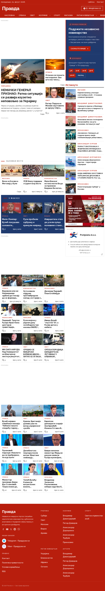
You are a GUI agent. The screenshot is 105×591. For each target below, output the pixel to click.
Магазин (68, 15)
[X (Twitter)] (11, 529)
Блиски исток (47, 558)
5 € (71, 71)
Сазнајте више (78, 49)
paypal (81, 75)
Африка (44, 562)
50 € (91, 71)
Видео (44, 529)
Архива (44, 533)
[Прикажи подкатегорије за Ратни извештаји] (96, 15)
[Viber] (19, 529)
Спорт (57, 15)
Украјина (45, 554)
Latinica (91, 2)
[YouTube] (7, 529)
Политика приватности (12, 563)
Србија (22, 15)
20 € (84, 71)
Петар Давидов (70, 523)
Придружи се (95, 8)
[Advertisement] (33, 40)
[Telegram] (15, 529)
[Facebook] (3, 529)
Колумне (43, 15)
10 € (77, 71)
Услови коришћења (11, 567)
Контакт (100, 2)
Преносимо (68, 542)
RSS (4, 571)
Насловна (10, 15)
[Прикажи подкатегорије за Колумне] (50, 15)
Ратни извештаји (85, 15)
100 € (72, 75)
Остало (44, 567)
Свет (32, 15)
